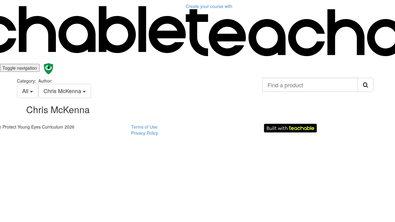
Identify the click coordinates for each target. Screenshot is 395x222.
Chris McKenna (63, 91)
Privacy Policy (144, 133)
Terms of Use (144, 127)
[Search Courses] (365, 85)
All (26, 91)
